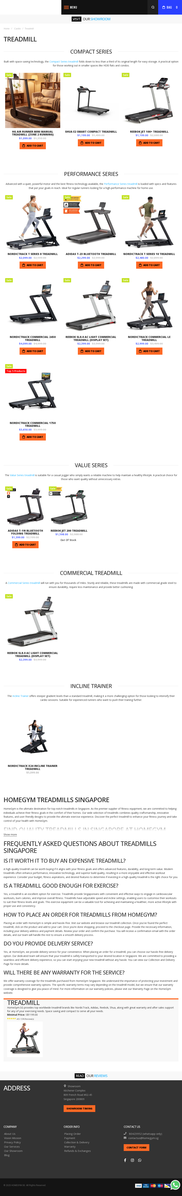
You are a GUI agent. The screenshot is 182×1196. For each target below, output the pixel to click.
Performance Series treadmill (120, 184)
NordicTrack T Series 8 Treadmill (33, 254)
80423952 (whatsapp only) (145, 1133)
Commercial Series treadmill (24, 583)
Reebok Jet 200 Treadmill (69, 530)
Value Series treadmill (22, 475)
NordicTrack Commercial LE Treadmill (149, 338)
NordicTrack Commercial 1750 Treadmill (33, 424)
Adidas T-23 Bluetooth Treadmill (91, 254)
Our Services (12, 1146)
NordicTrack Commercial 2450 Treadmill (33, 338)
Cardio (17, 28)
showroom (100, 19)
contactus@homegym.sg (143, 1138)
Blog (7, 1155)
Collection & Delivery (76, 1142)
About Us (9, 1133)
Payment (69, 1138)
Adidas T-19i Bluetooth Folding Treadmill (25, 532)
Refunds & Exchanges (77, 1151)
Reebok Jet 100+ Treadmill (149, 131)
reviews (100, 1075)
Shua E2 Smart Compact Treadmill (91, 131)
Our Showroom (13, 1151)
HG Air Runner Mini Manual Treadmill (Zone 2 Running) (32, 133)
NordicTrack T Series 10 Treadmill (149, 254)
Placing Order (72, 1133)
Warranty (70, 1146)
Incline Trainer (20, 696)
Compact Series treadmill (63, 61)
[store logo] (30, 7)
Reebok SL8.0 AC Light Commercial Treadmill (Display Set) (91, 338)
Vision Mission (12, 1138)
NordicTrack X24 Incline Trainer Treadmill (32, 767)
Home (7, 28)
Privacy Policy (12, 1142)
